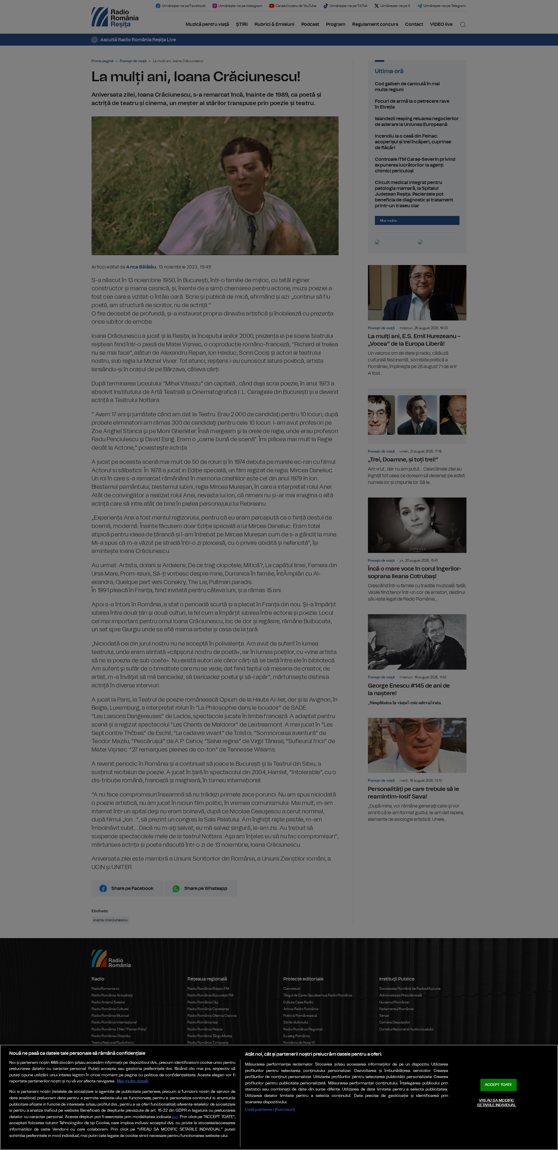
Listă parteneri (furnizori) (270, 1109)
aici (175, 1117)
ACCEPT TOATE (498, 1085)
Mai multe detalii (133, 1081)
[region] (279, 1097)
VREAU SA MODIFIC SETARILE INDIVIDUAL (496, 1103)
